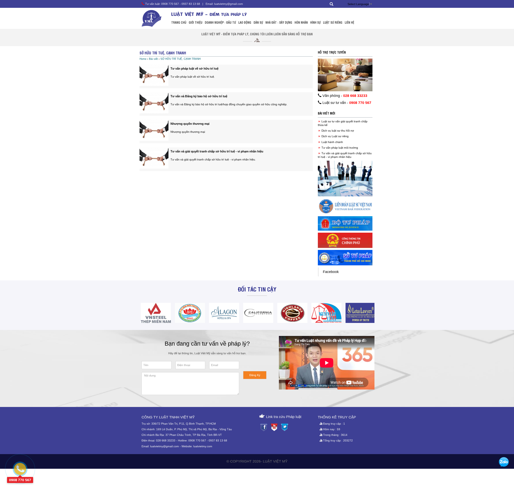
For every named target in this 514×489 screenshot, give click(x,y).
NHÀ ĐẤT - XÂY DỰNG (278, 22)
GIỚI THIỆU (195, 22)
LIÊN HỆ (349, 22)
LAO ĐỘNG (244, 22)
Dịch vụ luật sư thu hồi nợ (337, 130)
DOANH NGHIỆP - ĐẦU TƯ (220, 22)
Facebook (331, 272)
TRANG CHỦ (178, 22)
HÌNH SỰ (315, 22)
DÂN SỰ (258, 22)
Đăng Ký (254, 375)
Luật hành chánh (332, 142)
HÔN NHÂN (301, 22)
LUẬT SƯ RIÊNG (332, 22)
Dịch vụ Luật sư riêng (335, 136)
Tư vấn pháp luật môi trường (339, 147)
